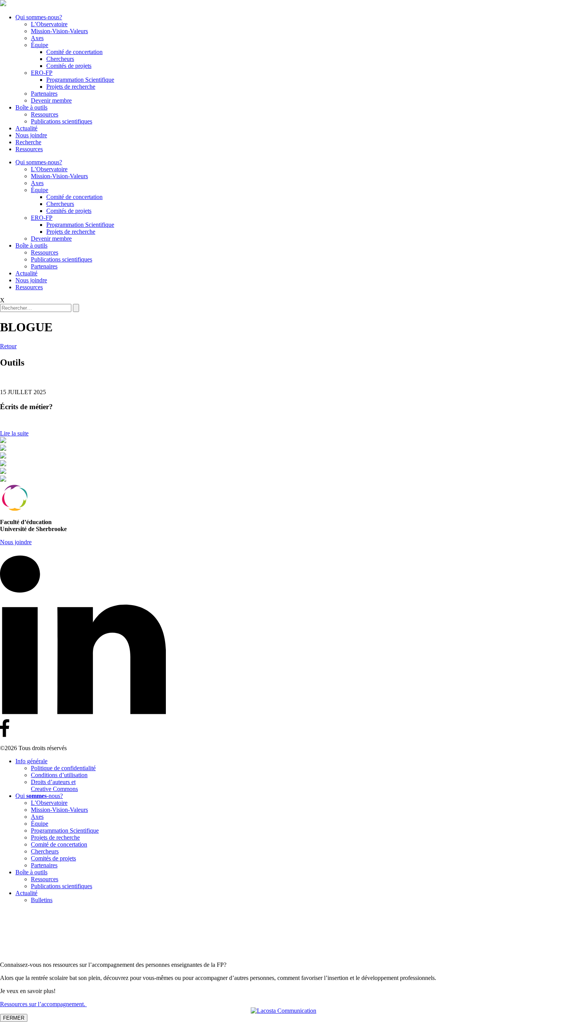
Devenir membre (51, 100)
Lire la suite (14, 433)
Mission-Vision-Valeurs (59, 31)
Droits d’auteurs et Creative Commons (54, 785)
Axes (37, 38)
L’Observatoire (49, 24)
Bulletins (41, 900)
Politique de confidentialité (63, 768)
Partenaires (44, 93)
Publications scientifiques (61, 121)
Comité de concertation (74, 52)
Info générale (31, 761)
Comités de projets (68, 65)
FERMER (13, 1018)
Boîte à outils (31, 107)
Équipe (39, 45)
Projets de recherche (70, 86)
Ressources (44, 114)
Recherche (28, 142)
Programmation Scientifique (80, 79)
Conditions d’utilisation (59, 775)
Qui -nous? (39, 796)
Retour (8, 346)
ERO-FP (41, 72)
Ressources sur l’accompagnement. (43, 1004)
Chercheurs (60, 59)
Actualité (26, 128)
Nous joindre (31, 135)
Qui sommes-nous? (38, 17)
